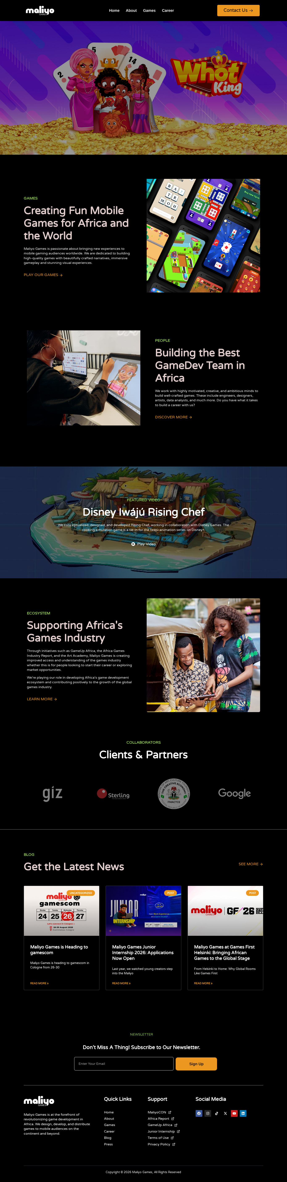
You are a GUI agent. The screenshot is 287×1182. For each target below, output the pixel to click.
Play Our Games (41, 275)
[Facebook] (199, 1113)
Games (149, 10)
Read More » (39, 983)
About (131, 10)
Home (114, 10)
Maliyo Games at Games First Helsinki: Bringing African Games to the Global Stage (224, 952)
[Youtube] (234, 1113)
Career (168, 10)
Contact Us (236, 10)
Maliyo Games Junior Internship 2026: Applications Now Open (143, 952)
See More (248, 864)
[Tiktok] (216, 1113)
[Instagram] (207, 1113)
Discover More (171, 417)
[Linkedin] (243, 1113)
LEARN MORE (40, 699)
